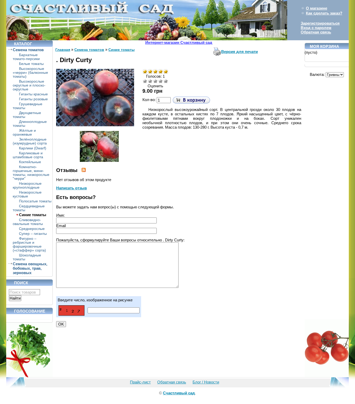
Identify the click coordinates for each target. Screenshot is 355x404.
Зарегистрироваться (320, 23)
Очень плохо (145, 81)
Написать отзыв (71, 188)
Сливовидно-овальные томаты (28, 222)
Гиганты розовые (33, 99)
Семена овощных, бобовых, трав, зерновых (30, 268)
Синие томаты (32, 215)
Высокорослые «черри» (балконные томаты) (30, 72)
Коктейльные (30, 162)
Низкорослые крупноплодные (27, 185)
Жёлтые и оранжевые (24, 132)
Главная (62, 50)
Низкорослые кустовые (27, 194)
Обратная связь (316, 32)
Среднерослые (32, 229)
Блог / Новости (206, 382)
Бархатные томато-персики (26, 57)
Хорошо (160, 81)
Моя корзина (324, 46)
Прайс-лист (140, 382)
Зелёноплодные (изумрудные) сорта (30, 141)
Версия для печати (239, 51)
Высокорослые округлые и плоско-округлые (29, 85)
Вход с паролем (316, 27)
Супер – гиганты (33, 234)
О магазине (316, 8)
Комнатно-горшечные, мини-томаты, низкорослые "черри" (31, 173)
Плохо (150, 81)
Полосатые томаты (35, 201)
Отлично (165, 81)
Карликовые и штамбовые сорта (28, 155)
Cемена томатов (28, 50)
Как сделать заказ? (324, 13)
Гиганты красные (33, 94)
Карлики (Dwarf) (32, 148)
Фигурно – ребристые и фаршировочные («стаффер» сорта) (29, 244)
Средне (155, 81)
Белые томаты (31, 64)
